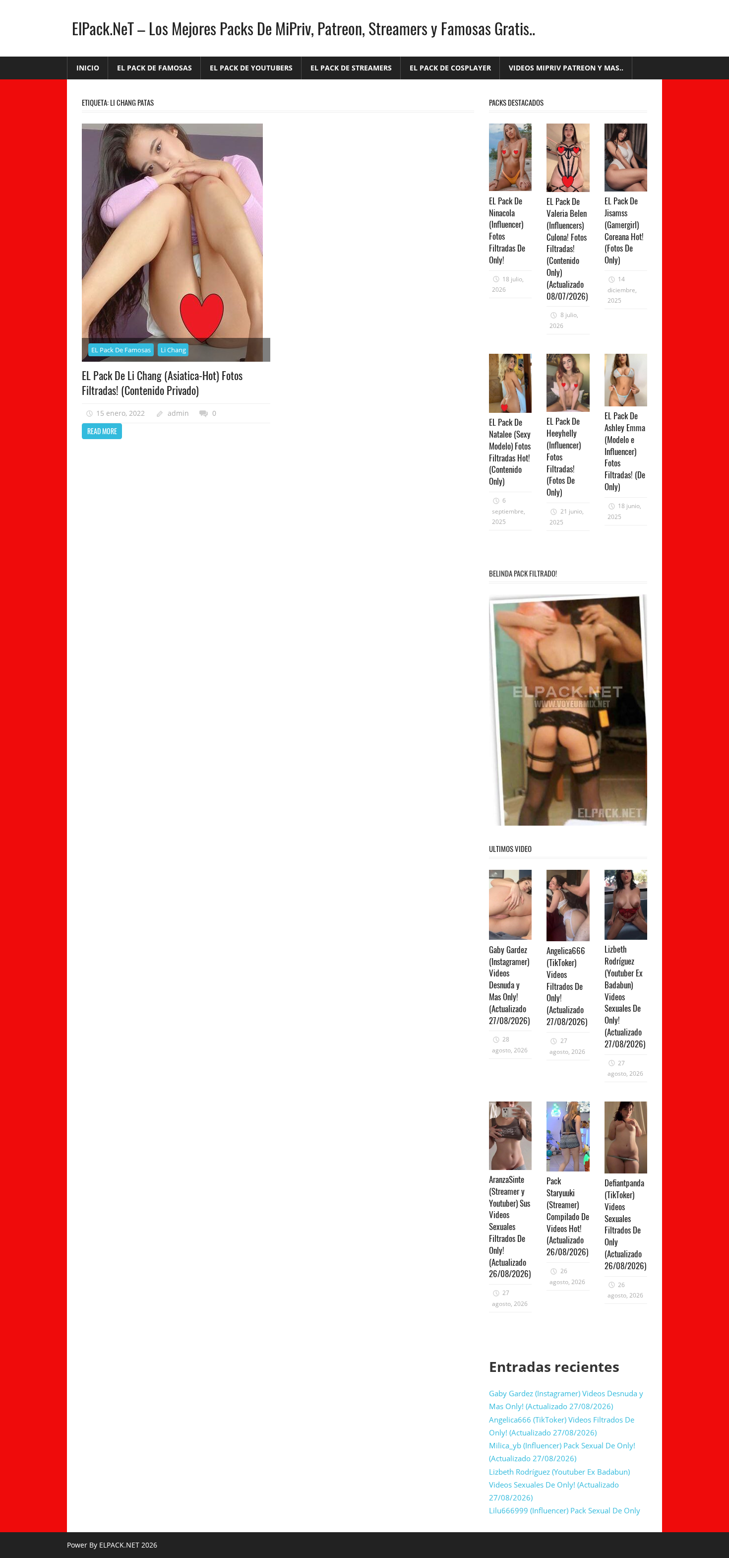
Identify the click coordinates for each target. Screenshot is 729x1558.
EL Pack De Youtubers (251, 67)
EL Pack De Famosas (154, 67)
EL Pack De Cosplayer (450, 67)
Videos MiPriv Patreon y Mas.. (566, 67)
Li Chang (173, 349)
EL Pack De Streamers (351, 67)
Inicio (87, 67)
